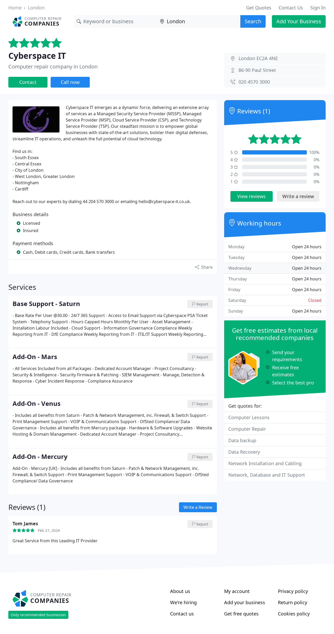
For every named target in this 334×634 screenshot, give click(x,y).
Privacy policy (293, 591)
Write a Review (197, 507)
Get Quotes (258, 7)
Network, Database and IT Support (266, 475)
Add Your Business (298, 21)
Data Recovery (244, 452)
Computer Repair (247, 429)
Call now (70, 82)
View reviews (251, 196)
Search (253, 21)
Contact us (182, 613)
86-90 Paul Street (257, 70)
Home (15, 7)
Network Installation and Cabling (265, 463)
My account (237, 591)
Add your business (244, 602)
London (36, 7)
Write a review (298, 196)
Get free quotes (241, 613)
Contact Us (291, 7)
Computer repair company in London (53, 66)
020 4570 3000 (254, 82)
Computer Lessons (249, 417)
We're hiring (183, 602)
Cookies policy (294, 613)
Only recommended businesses (38, 614)
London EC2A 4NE (258, 58)
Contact (28, 82)
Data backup (242, 440)
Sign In (318, 7)
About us (180, 591)
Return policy (292, 602)
